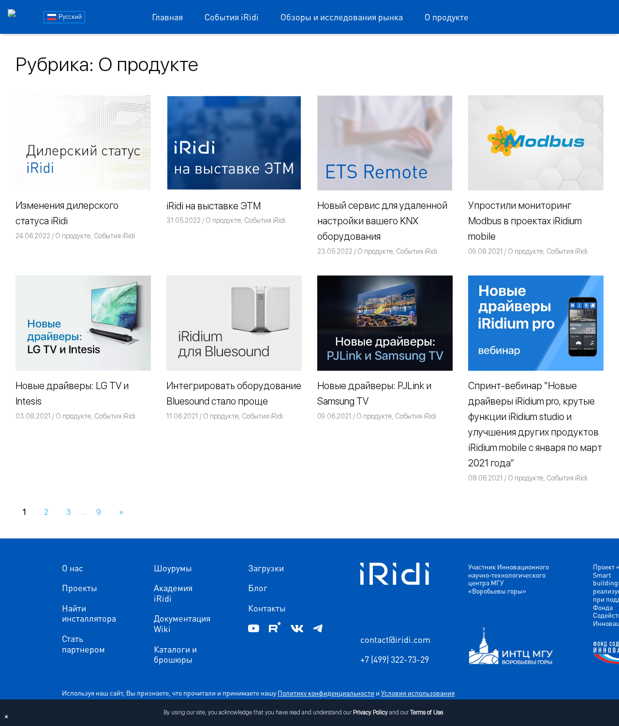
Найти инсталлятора (89, 613)
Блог (257, 587)
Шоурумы (173, 568)
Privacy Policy (370, 712)
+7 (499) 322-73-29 (394, 659)
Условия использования (418, 692)
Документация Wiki (182, 623)
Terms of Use (426, 712)
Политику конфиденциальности (326, 692)
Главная (167, 16)
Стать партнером (83, 643)
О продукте (447, 16)
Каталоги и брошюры (175, 654)
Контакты (267, 608)
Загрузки (266, 568)
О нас (72, 568)
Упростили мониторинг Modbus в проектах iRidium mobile (525, 221)
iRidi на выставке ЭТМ (213, 206)
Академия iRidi (173, 592)
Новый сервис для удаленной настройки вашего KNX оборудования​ (382, 221)
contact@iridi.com (395, 639)
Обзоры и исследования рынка (341, 16)
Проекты (79, 587)
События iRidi (232, 16)
